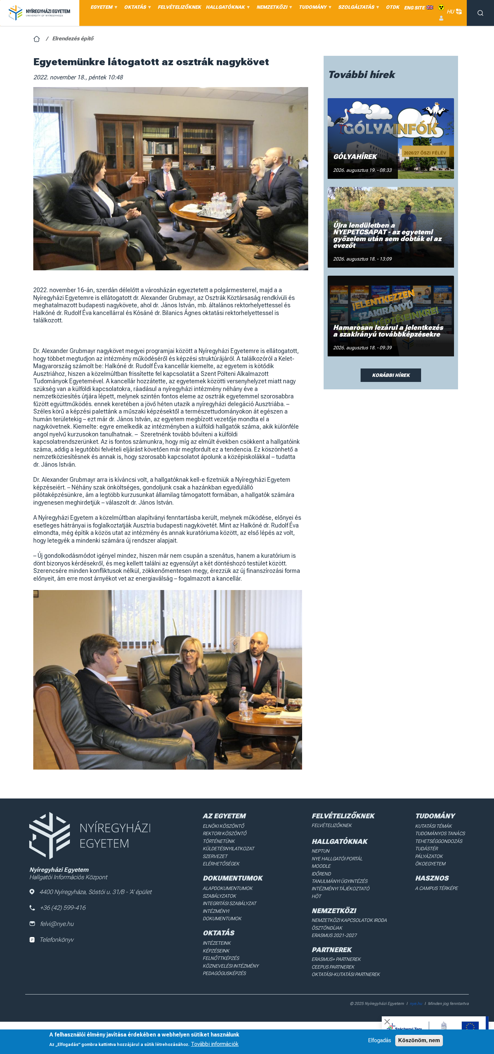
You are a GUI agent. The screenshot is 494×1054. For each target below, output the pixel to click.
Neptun (320, 851)
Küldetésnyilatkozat (228, 848)
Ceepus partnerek (333, 967)
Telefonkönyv (56, 939)
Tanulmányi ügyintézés (339, 881)
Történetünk (219, 841)
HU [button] (450, 11)
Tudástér (426, 848)
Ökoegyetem (430, 863)
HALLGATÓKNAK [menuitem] (224, 8)
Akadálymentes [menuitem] (441, 7)
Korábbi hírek (391, 375)
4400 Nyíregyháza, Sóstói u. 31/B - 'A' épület (95, 891)
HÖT (316, 896)
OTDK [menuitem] (392, 7)
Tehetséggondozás (438, 841)
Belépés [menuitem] (441, 18)
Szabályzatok (219, 896)
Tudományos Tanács (440, 833)
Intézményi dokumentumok (222, 914)
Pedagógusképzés (224, 973)
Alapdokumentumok (227, 888)
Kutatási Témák (433, 826)
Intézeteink (217, 943)
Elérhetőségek (221, 863)
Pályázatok (429, 856)
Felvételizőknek (332, 825)
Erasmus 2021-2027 (334, 935)
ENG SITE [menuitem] (414, 7)
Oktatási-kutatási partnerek (346, 974)
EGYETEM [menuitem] (100, 8)
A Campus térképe (436, 888)
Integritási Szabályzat (229, 903)
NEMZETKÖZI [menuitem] (270, 8)
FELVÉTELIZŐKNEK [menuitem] (179, 7)
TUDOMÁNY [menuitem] (311, 8)
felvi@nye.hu (57, 923)
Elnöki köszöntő (223, 826)
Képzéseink (216, 950)
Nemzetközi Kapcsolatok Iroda (349, 920)
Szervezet (215, 856)
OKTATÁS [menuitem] (134, 8)
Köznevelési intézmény (230, 966)
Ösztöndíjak (327, 928)
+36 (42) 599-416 (62, 907)
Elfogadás (379, 1040)
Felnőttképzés (221, 958)
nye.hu (416, 1003)
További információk (215, 1044)
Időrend (321, 873)
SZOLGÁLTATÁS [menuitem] (355, 8)
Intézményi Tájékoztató (340, 888)
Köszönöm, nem (419, 1040)
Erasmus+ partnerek (336, 959)
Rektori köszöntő (224, 833)
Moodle (321, 866)
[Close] (387, 1022)
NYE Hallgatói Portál (337, 858)
